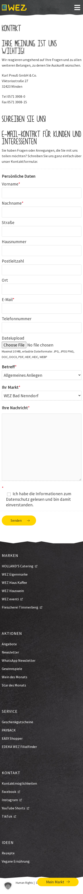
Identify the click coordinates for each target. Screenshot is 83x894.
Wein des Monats (14, 677)
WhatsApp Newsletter (18, 660)
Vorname (10, 184)
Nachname (12, 203)
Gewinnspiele (12, 668)
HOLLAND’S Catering (17, 566)
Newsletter (10, 652)
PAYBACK (9, 730)
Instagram (10, 800)
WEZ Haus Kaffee (14, 582)
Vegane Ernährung (16, 861)
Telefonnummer (16, 318)
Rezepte (8, 853)
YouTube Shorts (13, 808)
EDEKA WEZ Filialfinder (19, 746)
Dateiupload (13, 338)
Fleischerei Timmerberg (20, 607)
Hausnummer (14, 241)
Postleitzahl (13, 261)
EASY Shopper (12, 738)
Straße (8, 222)
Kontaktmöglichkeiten (19, 783)
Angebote (9, 644)
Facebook (9, 791)
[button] (8, 886)
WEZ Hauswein (13, 591)
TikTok (7, 816)
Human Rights (24, 883)
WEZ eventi (10, 599)
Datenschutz (17, 499)
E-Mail (7, 299)
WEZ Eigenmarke (15, 574)
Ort (5, 280)
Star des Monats (14, 685)
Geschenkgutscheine (17, 722)
